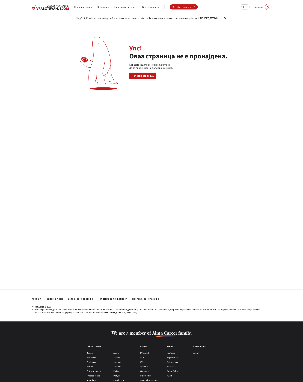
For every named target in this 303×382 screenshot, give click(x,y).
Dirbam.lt (144, 366)
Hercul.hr (170, 366)
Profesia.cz (91, 362)
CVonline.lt (144, 353)
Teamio (116, 357)
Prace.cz (90, 366)
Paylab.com (118, 380)
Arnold (116, 353)
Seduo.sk (117, 366)
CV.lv (142, 357)
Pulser (169, 375)
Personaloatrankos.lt (149, 380)
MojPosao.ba (172, 357)
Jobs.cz (90, 353)
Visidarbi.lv (144, 371)
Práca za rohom (94, 371)
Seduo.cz (117, 362)
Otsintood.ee (145, 375)
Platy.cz (116, 371)
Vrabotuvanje (172, 362)
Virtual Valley (172, 371)
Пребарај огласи (83, 7)
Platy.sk (116, 375)
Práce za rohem (93, 375)
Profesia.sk (91, 357)
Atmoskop (91, 380)
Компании (103, 7)
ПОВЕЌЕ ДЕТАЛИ (209, 18)
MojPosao (171, 353)
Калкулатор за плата (125, 7)
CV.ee (142, 362)
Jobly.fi (196, 353)
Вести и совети (150, 7)
